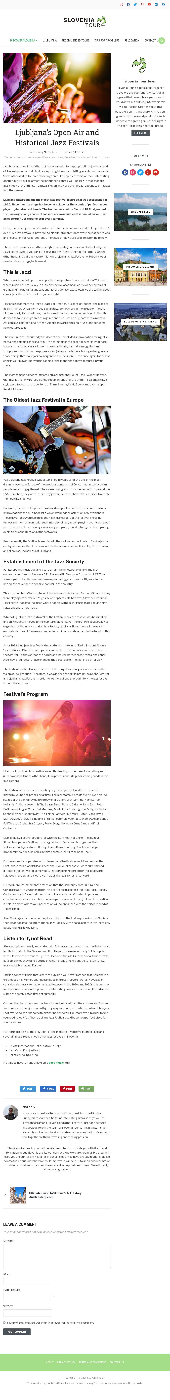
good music (56, 1062)
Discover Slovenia (22, 40)
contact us (10, 1161)
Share (50, 1088)
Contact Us (152, 40)
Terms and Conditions (92, 1362)
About (50, 1362)
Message (8, 1241)
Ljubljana (50, 40)
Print (89, 1088)
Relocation (132, 40)
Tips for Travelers (107, 40)
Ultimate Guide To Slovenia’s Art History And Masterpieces (55, 1195)
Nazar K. (49, 152)
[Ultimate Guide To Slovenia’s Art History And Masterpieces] (18, 1195)
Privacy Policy (66, 1362)
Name (6, 1274)
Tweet (30, 1088)
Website (8, 1306)
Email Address (12, 1290)
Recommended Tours (75, 40)
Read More (140, 133)
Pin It (69, 1088)
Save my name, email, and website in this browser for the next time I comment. (50, 1322)
